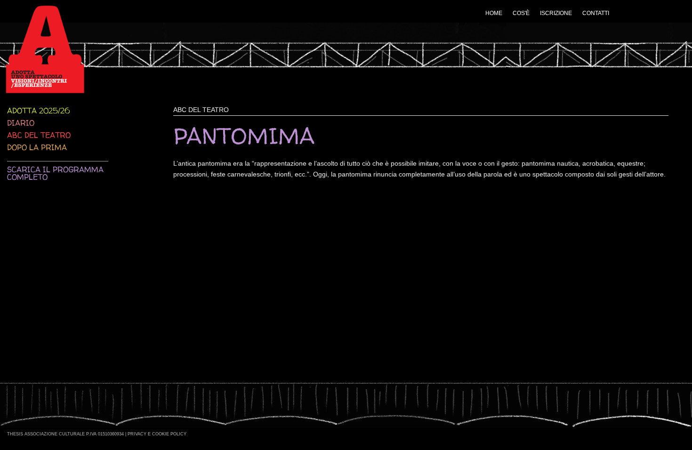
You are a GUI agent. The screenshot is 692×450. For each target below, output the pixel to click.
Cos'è (521, 13)
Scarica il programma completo (55, 173)
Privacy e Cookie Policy (157, 434)
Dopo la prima (37, 147)
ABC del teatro (39, 135)
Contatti (595, 13)
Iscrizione (556, 13)
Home (493, 13)
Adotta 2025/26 (38, 110)
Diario (20, 123)
